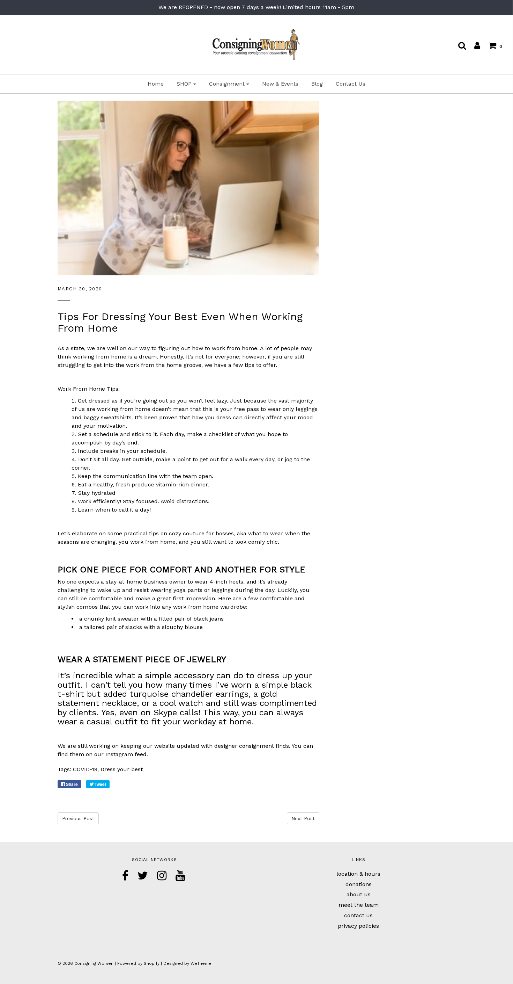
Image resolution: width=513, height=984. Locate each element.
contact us (358, 915)
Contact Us (350, 83)
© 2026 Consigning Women (85, 963)
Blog (317, 83)
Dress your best (122, 769)
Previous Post (78, 818)
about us (359, 894)
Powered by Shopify (138, 963)
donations (358, 884)
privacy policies (358, 925)
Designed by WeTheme (187, 963)
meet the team (359, 905)
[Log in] (473, 45)
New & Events (280, 83)
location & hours (358, 873)
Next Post (303, 818)
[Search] (458, 45)
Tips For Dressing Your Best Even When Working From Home (180, 322)
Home (156, 83)
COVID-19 (85, 769)
